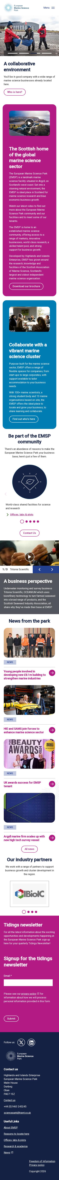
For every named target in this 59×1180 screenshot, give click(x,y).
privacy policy (28, 993)
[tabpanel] (29, 491)
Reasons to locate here (16, 1133)
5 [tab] (38, 521)
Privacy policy (37, 1165)
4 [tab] (34, 521)
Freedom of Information (42, 1161)
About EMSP (11, 1127)
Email (7, 975)
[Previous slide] (40, 569)
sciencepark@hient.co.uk (17, 1112)
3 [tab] (30, 521)
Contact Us (29, 533)
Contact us (9, 1100)
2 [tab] (26, 521)
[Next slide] (52, 569)
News (7, 1152)
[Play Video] (29, 123)
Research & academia (16, 1146)
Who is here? (14, 92)
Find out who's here (24, 419)
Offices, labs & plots (21, 514)
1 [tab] (22, 521)
